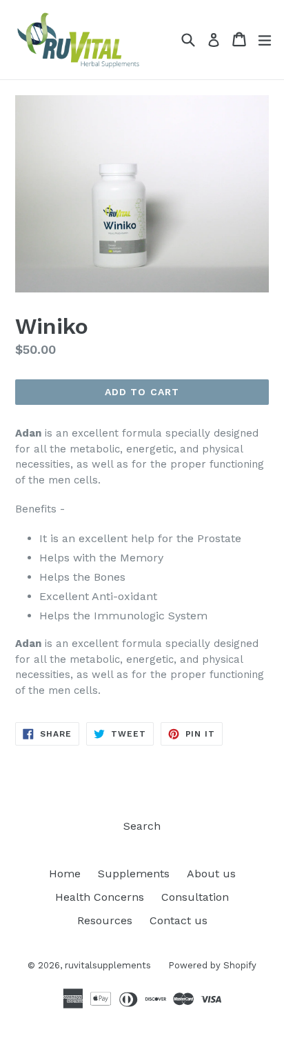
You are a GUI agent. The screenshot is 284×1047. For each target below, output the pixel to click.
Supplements (134, 873)
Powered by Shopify (212, 965)
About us (211, 873)
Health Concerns (99, 897)
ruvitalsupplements (108, 965)
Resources (104, 920)
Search (142, 825)
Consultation (195, 897)
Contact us (178, 920)
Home (65, 873)
